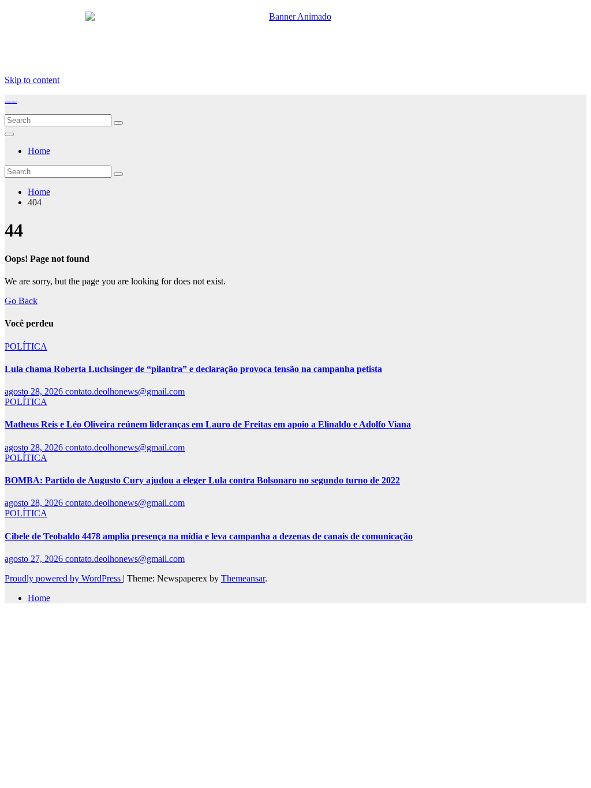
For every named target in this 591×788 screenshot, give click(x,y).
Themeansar (243, 578)
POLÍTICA (26, 346)
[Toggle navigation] (9, 134)
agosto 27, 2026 (35, 559)
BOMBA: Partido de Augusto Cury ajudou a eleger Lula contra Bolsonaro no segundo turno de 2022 (202, 480)
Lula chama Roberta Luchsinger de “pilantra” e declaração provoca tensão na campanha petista (193, 369)
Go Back (21, 301)
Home (39, 151)
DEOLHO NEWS (11, 102)
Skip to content (32, 80)
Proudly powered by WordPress (64, 578)
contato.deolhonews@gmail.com (125, 391)
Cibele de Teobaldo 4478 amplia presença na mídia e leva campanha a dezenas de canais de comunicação (209, 536)
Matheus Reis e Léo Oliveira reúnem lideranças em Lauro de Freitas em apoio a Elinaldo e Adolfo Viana (208, 424)
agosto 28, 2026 (35, 391)
